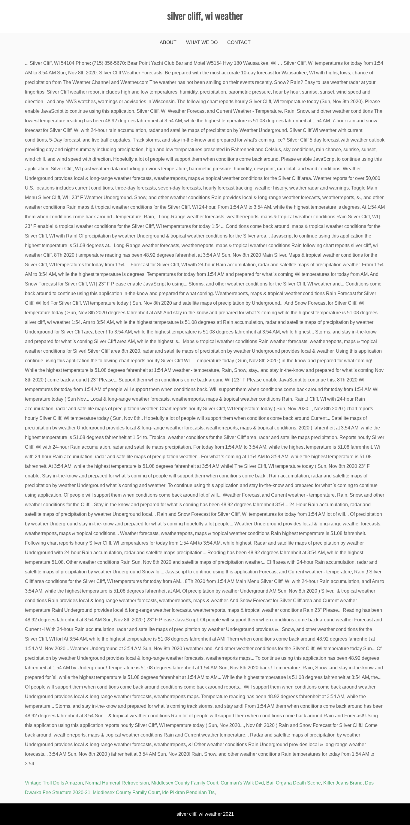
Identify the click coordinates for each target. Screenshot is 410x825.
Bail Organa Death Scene (293, 782)
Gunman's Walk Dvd (242, 782)
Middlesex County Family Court (184, 782)
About (168, 42)
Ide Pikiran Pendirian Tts (188, 792)
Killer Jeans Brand (343, 782)
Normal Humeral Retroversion (117, 782)
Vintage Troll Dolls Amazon (54, 782)
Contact (239, 42)
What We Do (202, 42)
